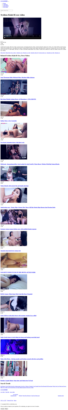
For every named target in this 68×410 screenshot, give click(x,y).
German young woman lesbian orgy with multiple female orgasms (18, 229)
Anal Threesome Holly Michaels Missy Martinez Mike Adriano (18, 77)
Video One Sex (56, 386)
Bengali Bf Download (47, 386)
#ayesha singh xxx (42, 52)
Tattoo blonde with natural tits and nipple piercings (14, 185)
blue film (7, 392)
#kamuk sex (57, 52)
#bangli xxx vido (26, 52)
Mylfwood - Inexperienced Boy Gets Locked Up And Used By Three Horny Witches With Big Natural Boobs (30, 164)
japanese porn (13, 395)
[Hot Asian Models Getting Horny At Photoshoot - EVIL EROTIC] (14, 94)
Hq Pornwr (3, 386)
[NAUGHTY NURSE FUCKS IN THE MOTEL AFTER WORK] (14, 267)
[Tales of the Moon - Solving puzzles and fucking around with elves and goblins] (14, 353)
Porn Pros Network (27, 395)
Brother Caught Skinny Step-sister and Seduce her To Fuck (17, 380)
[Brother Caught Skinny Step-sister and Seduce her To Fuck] (14, 375)
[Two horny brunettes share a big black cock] (14, 137)
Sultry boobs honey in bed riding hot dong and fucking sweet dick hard (20, 337)
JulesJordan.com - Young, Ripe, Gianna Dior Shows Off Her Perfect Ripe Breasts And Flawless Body (28, 207)
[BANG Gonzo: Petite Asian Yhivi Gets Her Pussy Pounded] (14, 289)
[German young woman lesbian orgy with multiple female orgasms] (14, 224)
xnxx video (12, 392)
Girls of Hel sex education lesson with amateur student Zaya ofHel (18, 315)
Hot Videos (5, 7)
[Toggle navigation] (8, 1)
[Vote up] (1, 41)
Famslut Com (32, 386)
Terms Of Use (10, 400)
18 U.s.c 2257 (3, 400)
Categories (5, 4)
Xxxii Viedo (8, 386)
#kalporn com (19, 52)
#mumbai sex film (50, 52)
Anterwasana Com (19, 386)
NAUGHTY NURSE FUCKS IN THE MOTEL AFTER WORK (18, 272)
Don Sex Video (30, 387)
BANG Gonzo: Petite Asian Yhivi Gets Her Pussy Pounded (16, 294)
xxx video (3, 392)
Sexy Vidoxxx (26, 386)
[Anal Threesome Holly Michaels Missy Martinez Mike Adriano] (14, 72)
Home (4, 3)
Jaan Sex (13, 386)
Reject (6, 408)
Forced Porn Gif (13, 387)
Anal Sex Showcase (35, 395)
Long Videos (6, 5)
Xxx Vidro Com (6, 387)
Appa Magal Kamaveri (22, 387)
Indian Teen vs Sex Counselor (9, 120)
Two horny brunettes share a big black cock (12, 142)
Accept (2, 408)
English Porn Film (39, 386)
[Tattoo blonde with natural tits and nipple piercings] (14, 180)
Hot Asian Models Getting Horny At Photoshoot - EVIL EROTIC (18, 99)
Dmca (15, 400)
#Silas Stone (8, 52)
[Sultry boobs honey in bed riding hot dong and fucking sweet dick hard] (14, 332)
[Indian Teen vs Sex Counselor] (14, 115)
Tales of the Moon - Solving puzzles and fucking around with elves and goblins (22, 359)
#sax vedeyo (13, 52)
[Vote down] (2, 41)
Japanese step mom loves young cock (11, 250)
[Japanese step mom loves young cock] (14, 245)
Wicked (20, 395)
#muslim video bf (34, 52)
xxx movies (15, 394)
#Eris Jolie (3, 52)
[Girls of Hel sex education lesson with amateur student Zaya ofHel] (14, 310)
